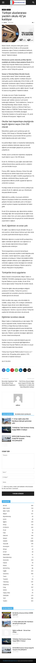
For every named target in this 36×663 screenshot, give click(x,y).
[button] (33, 2)
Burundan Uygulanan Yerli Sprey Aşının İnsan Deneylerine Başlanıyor (9, 383)
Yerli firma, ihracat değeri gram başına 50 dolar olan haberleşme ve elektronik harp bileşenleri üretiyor (26, 384)
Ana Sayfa (4, 7)
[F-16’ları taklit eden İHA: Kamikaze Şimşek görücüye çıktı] (6, 421)
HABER (10, 7)
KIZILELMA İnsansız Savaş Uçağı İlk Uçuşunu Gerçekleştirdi (21, 438)
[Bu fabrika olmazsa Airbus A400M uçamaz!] (6, 615)
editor (5, 22)
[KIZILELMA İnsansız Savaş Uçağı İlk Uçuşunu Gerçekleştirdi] (6, 438)
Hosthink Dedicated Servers (10, 661)
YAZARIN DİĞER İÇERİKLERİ (23, 414)
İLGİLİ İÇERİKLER (8, 414)
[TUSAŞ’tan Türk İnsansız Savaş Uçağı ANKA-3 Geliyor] (6, 430)
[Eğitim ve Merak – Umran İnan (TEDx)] (6, 632)
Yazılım (8, 9)
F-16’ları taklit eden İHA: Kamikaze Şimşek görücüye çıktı (21, 421)
